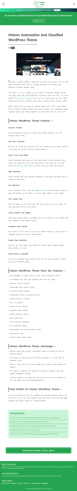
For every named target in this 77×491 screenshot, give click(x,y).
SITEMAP (25, 483)
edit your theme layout (25, 166)
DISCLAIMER (44, 483)
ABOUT (8, 483)
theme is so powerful (25, 98)
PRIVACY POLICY (36, 483)
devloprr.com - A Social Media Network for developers (38, 10)
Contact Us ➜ (38, 21)
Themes (12, 47)
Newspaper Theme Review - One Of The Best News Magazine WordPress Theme (32, 426)
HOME (3, 483)
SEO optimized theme (39, 190)
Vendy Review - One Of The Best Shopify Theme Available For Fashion (29, 422)
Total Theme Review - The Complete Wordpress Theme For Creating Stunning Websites (34, 418)
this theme (17, 364)
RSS (30, 483)
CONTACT (13, 483)
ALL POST (19, 483)
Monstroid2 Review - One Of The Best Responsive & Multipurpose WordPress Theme (34, 434)
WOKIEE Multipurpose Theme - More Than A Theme (24, 430)
